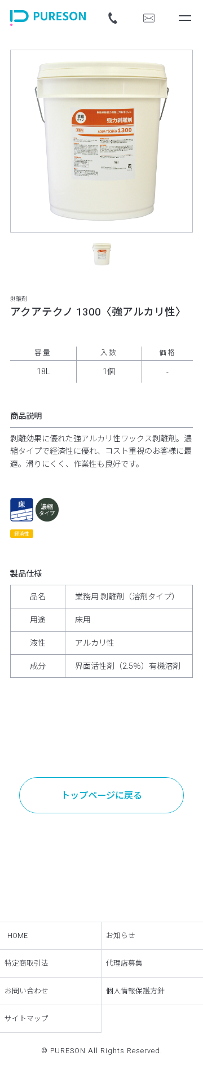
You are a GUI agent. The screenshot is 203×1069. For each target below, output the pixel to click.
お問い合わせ (26, 991)
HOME (17, 936)
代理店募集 (124, 963)
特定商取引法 (26, 963)
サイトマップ (26, 1019)
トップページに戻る (101, 796)
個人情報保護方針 (135, 991)
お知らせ (120, 936)
